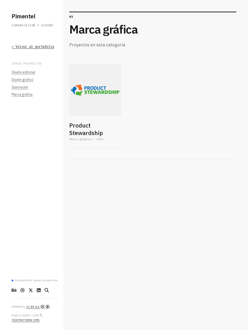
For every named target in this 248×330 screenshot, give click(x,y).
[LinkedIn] (39, 290)
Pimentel (23, 16)
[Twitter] (31, 290)
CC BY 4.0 (33, 306)
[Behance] (14, 290)
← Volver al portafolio (33, 46)
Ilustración (20, 87)
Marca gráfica (22, 94)
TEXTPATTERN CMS (26, 320)
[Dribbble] (22, 290)
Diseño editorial (23, 72)
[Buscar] (47, 290)
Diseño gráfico (22, 80)
